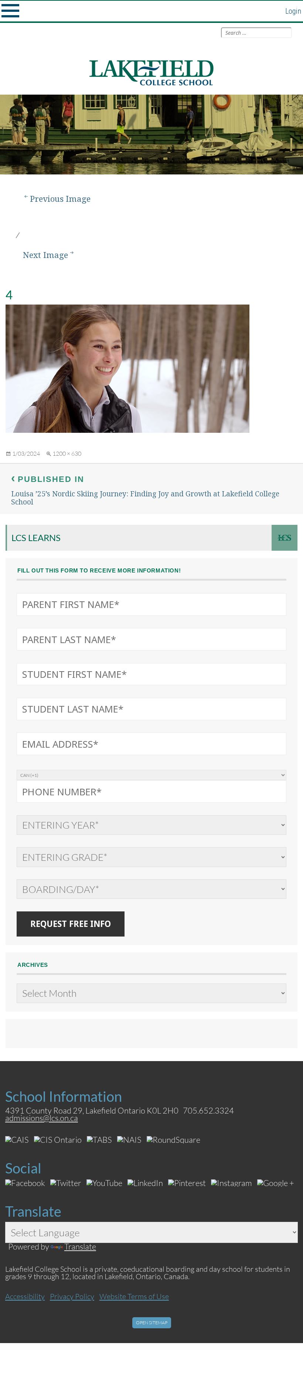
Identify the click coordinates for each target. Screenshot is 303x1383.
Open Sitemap (151, 1322)
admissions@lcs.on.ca (41, 1118)
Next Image (45, 255)
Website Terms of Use (134, 1296)
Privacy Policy (72, 1296)
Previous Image (60, 198)
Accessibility (25, 1296)
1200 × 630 (66, 453)
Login (293, 11)
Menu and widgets (10, 11)
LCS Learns (36, 537)
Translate (80, 1246)
